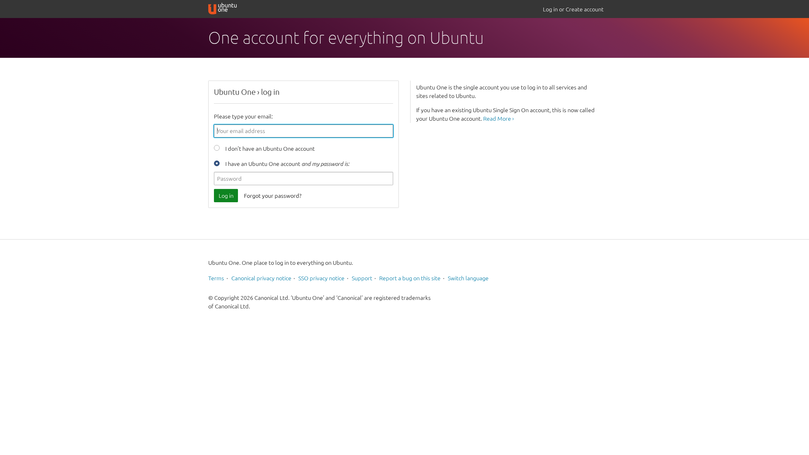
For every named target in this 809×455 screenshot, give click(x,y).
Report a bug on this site (410, 278)
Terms (216, 278)
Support (362, 278)
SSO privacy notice (321, 278)
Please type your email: (243, 116)
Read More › (498, 118)
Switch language (468, 278)
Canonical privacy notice (261, 278)
